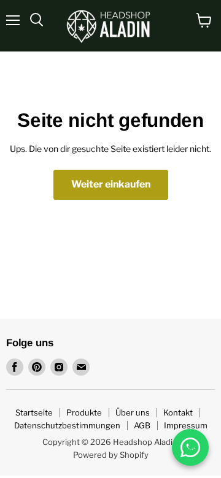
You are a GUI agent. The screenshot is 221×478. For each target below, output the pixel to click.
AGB (142, 425)
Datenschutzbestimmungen (67, 425)
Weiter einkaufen (110, 184)
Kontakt (178, 412)
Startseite (34, 412)
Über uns (132, 412)
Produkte (84, 412)
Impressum (185, 425)
